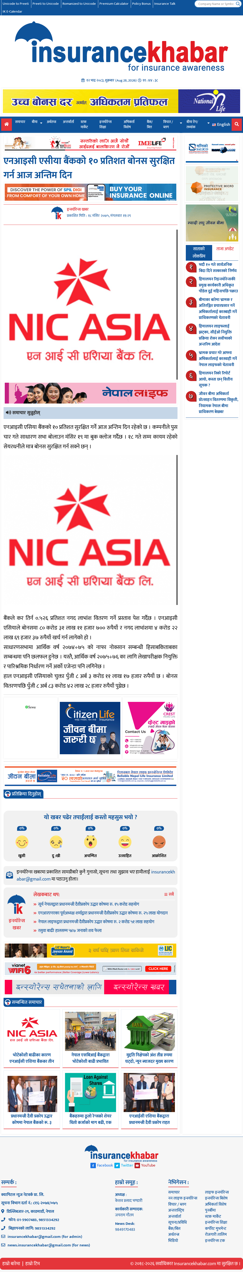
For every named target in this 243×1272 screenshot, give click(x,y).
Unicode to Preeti (16, 4)
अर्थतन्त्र (51, 122)
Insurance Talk (164, 4)
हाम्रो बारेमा (11, 1263)
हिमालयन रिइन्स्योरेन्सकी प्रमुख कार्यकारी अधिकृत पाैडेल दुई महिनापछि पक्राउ (218, 285)
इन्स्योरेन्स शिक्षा (105, 124)
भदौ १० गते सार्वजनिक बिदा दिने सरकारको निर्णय (218, 267)
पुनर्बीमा (210, 1210)
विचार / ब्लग (168, 124)
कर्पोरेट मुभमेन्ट (215, 1228)
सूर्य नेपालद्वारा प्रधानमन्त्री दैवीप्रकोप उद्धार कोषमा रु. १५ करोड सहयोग (88, 904)
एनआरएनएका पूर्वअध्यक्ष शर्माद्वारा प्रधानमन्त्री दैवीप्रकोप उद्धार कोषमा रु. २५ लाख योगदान (103, 913)
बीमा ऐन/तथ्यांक (192, 124)
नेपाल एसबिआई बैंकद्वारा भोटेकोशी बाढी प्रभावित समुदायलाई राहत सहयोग (90, 1062)
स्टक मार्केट (84, 124)
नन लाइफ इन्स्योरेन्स (182, 1198)
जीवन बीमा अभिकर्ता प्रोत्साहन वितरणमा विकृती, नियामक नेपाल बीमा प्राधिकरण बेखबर (218, 403)
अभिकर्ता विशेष (129, 124)
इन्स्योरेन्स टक (215, 1240)
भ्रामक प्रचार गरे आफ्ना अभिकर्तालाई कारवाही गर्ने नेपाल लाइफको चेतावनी (218, 359)
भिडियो (173, 1240)
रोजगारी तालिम (216, 1234)
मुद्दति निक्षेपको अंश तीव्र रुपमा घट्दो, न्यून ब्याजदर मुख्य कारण (149, 1058)
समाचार (20, 122)
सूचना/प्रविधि (177, 1222)
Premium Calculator (114, 4)
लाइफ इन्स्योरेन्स (217, 1192)
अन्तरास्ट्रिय (176, 1210)
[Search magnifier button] (238, 3)
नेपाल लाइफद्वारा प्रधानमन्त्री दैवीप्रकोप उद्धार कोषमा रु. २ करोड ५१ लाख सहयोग (96, 922)
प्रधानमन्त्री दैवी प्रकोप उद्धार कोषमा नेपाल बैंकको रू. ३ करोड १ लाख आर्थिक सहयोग (31, 1123)
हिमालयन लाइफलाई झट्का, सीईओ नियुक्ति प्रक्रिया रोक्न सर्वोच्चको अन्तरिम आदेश (215, 335)
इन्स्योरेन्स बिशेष (216, 1198)
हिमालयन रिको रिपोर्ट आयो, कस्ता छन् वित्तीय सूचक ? (216, 379)
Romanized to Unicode (79, 4)
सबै (171, 894)
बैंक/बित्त (150, 124)
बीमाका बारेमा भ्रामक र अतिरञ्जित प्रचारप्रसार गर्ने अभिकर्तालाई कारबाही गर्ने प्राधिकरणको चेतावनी (218, 308)
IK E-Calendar (12, 11)
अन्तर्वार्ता (68, 122)
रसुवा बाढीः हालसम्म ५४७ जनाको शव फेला (70, 930)
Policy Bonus (141, 4)
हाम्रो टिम (32, 1263)
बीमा (34, 122)
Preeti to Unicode (46, 4)
